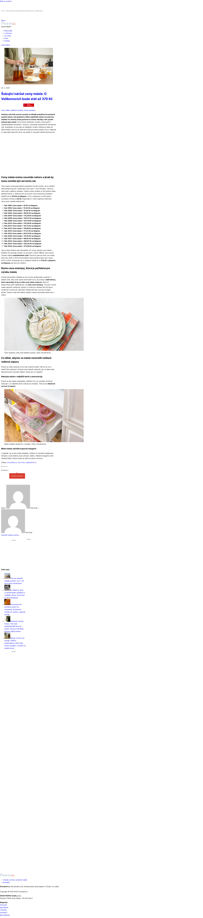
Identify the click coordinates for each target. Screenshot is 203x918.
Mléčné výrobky (17, 110)
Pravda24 (3, 913)
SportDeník (4, 907)
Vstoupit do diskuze (17, 476)
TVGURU (3, 910)
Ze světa (7, 36)
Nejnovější (8, 31)
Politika (7, 41)
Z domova (8, 33)
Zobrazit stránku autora (10, 535)
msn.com (21, 462)
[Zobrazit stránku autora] (19, 535)
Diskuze (5, 470)
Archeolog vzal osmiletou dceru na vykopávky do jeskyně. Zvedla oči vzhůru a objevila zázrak (14, 609)
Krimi (6, 38)
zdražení (32, 110)
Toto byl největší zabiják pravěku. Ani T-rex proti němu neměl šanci (14, 580)
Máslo (8, 110)
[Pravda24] (8, 24)
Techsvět (3, 905)
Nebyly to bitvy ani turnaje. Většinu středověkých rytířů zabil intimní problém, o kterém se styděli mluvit (15, 643)
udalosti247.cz (31, 462)
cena (3, 110)
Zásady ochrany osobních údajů (15, 880)
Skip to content (5, 1)
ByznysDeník (5, 915)
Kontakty (6, 882)
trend (26, 110)
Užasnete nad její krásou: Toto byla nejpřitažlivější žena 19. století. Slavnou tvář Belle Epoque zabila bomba (13, 626)
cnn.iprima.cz (12, 462)
